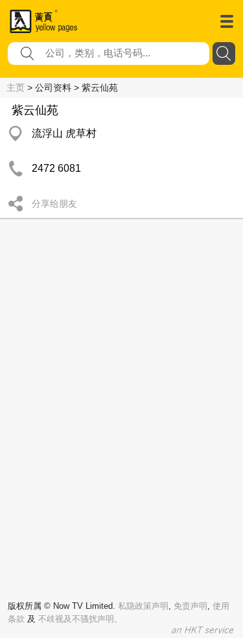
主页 (15, 87)
